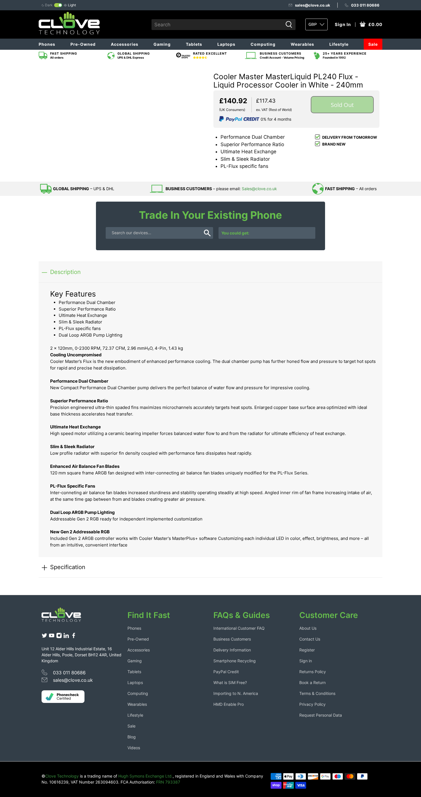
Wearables (302, 44)
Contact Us (309, 639)
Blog (131, 736)
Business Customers (232, 639)
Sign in (305, 660)
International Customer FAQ (239, 628)
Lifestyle (339, 44)
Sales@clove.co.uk (259, 188)
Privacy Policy (312, 704)
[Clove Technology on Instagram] (59, 637)
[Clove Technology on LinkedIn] (66, 637)
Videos (133, 747)
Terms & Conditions (317, 693)
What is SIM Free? (230, 682)
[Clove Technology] (66, 617)
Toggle (58, 5)
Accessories (124, 44)
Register (307, 649)
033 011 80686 (365, 5)
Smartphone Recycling (234, 660)
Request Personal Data (320, 715)
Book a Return (312, 682)
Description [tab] (65, 271)
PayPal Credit (226, 671)
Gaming (162, 44)
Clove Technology (62, 776)
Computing (263, 44)
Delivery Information (232, 649)
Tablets (194, 44)
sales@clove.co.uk (312, 5)
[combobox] (217, 24)
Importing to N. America (235, 693)
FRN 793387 (168, 782)
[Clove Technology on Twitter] (44, 637)
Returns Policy (312, 671)
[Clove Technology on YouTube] (51, 637)
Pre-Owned (83, 44)
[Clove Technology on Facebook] (73, 637)
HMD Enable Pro (228, 704)
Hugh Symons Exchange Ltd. (145, 776)
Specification (67, 567)
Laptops (226, 44)
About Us (307, 628)
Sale (373, 44)
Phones (47, 44)
